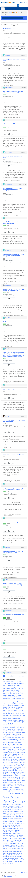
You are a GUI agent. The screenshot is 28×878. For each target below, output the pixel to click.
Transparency (12, 843)
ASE (14, 693)
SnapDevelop (12, 827)
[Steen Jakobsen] (4, 318)
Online (4, 779)
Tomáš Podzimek (8, 672)
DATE (20, 724)
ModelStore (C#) (13, 772)
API (16, 688)
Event (19, 737)
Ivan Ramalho (7, 484)
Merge (23, 767)
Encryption (5, 735)
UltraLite (5, 846)
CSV (24, 715)
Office (12, 777)
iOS (22, 754)
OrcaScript (9, 780)
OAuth (23, 775)
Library (18, 760)
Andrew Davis (7, 55)
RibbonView (6, 820)
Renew (9, 816)
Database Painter (7, 718)
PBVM (4, 787)
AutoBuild (19, 608)
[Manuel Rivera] (4, 250)
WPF (16, 861)
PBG (8, 785)
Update (9, 848)
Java (19, 755)
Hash (21, 747)
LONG (4, 765)
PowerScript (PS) (6, 382)
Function (9, 745)
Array (11, 693)
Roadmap (17, 820)
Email (23, 732)
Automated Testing (15, 696)
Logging (22, 764)
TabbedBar (10, 836)
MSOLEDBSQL (21, 772)
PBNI (19, 785)
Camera (16, 705)
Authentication (11, 695)
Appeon (11, 875)
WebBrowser (14, 577)
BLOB (17, 700)
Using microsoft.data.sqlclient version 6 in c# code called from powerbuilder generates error (14, 255)
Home (10, 12)
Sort (4, 828)
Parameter (10, 782)
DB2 (10, 726)
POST (23, 791)
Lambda (5, 760)
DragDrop (18, 731)
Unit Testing (21, 846)
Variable (10, 851)
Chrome (5, 707)
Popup (16, 791)
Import (7, 480)
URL (22, 848)
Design (17, 727)
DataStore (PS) (20, 722)
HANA (17, 747)
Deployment (13, 52)
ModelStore (6, 772)
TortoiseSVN (17, 841)
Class (12, 707)
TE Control (14, 838)
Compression (14, 710)
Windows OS (10, 859)
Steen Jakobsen (8, 317)
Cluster (8, 708)
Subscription (12, 835)
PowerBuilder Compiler (7, 346)
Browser (9, 577)
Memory (7, 767)
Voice (20, 853)
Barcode (21, 698)
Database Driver (20, 717)
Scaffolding (19, 821)
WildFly (16, 858)
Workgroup (5, 861)
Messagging (13, 769)
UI (19, 845)
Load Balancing (15, 762)
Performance (16, 787)
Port (20, 791)
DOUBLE (5, 731)
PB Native (9, 784)
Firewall (5, 744)
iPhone (10, 755)
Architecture (6, 693)
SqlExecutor (11, 832)
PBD (21, 784)
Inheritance (5, 752)
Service (22, 823)
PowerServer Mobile (17, 809)
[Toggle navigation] (3, 8)
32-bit (4, 52)
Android (8, 688)
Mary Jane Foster (8, 610)
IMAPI (13, 751)
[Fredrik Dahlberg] (4, 285)
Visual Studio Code (11, 853)
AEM (9, 687)
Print (14, 813)
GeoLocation (6, 747)
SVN (17, 835)
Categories (4, 21)
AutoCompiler (6, 696)
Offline (16, 777)
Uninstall (10, 846)
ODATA (4, 777)
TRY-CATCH (6, 845)
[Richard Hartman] (4, 152)
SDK (10, 823)
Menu (19, 767)
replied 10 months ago (11, 228)
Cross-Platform (15, 713)
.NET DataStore (17, 117)
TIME (11, 840)
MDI (4, 767)
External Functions (17, 741)
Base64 (5, 700)
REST (23, 816)
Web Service (6, 856)
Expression (9, 741)
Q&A (18, 12)
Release (5, 816)
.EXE (4, 682)
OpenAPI (16, 779)
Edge (22, 731)
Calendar (10, 705)
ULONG (22, 845)
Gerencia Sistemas (8, 184)
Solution (23, 826)
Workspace (12, 861)
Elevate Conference (17, 732)
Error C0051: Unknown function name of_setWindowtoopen (13, 222)
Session (5, 825)
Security (14, 823)
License (8, 180)
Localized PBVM (7, 764)
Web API (13, 855)
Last (23, 676)
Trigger (21, 843)
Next (20, 676)
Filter (16, 742)
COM (17, 708)
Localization (22, 762)
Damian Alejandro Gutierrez (10, 348)
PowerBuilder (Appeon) (16, 180)
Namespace (6, 775)
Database (19, 281)
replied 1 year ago (10, 295)
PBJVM (12, 785)
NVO (20, 775)
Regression (20, 815)
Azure (17, 698)
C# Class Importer (7, 704)
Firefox (19, 742)
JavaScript (5, 757)
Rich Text (11, 820)
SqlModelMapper (7, 833)
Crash (9, 713)
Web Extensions (19, 855)
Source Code (9, 828)
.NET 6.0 (5, 283)
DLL (21, 727)
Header (4, 749)
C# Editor (14, 704)
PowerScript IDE (6, 481)
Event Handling (11, 739)
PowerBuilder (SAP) (20, 802)
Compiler (8, 710)
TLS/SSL (19, 840)
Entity (22, 735)
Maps (22, 765)
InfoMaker (22, 751)
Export (4, 741)
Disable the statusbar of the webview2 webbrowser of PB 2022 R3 (13, 552)
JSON (20, 757)
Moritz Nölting (7, 416)
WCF (9, 855)
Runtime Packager (7, 821)
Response (18, 816)
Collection (13, 708)
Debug (13, 726)
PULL (8, 815)
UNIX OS (5, 848)
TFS (4, 840)
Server (18, 823)
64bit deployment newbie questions (12, 647)
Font (8, 744)
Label (23, 759)
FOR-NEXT (13, 744)
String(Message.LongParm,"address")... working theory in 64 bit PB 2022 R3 (13, 488)
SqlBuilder (5, 832)
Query (15, 815)
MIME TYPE (11, 770)
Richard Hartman (8, 152)
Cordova (5, 713)
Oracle (4, 780)
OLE (20, 777)
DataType (5, 724)
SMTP (19, 825)
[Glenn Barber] (4, 120)
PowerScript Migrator (15, 481)
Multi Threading (7, 774)
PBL (11, 480)
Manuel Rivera (7, 250)
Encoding (18, 734)
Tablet (21, 836)
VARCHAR (5, 851)
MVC (12, 774)
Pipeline (18, 789)
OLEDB (23, 777)
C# (15, 281)
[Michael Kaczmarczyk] (4, 87)
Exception (21, 739)
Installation (12, 752)
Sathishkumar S (8, 385)
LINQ (4, 762)
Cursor (4, 717)
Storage (14, 833)
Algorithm (15, 687)
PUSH (11, 815)
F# (23, 741)
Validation (21, 850)
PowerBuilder (23, 55)
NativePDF (12, 775)
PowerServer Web (13, 182)
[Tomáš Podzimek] (4, 643)
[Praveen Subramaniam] (4, 450)
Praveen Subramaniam (9, 450)
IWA (13, 755)
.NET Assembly (6, 85)
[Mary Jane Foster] (4, 611)
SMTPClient (6, 826)
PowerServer (6, 182)
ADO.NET (5, 687)
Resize (13, 816)
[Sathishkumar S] (4, 385)
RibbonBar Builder (18, 818)
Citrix (8, 707)
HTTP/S (14, 749)
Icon (24, 749)
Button (20, 702)
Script (4, 823)
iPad (6, 755)
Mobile (16, 770)
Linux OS (8, 762)
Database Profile (16, 718)
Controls (15, 712)
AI (11, 687)
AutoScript (12, 698)
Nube (16, 775)
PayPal (19, 782)
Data (8, 717)
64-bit (8, 52)
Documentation (20, 729)
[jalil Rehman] (4, 518)
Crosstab (22, 713)
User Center (6, 850)
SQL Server (13, 382)
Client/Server (21, 707)
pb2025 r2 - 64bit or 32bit (9, 28)
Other (14, 780)
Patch (15, 782)
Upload (19, 848)
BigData (13, 700)
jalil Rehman (7, 517)
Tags (14, 21)
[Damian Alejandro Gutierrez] (4, 349)
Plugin (12, 791)
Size (16, 825)
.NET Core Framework (10, 683)
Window (5, 859)
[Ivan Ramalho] (4, 484)
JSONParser (14, 759)
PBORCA (23, 785)
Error (16, 737)
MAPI (18, 765)
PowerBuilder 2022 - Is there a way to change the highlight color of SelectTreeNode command (12, 189)
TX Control (12, 845)
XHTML (4, 863)
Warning (5, 855)
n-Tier (20, 774)
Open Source (10, 779)
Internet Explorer (17, 754)
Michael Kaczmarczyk (9, 87)
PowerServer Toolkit (8, 811)
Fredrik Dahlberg (8, 285)
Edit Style (5, 732)
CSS (21, 715)
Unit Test (15, 846)
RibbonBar (10, 818)
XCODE (20, 861)
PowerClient (11, 806)
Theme (7, 840)
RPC (21, 820)
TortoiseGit (10, 841)
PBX (8, 787)
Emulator (13, 734)
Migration (13, 514)
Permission (5, 789)
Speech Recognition (18, 828)
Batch (8, 700)
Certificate (21, 705)
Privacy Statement (8, 876)
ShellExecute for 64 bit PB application (13, 522)
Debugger (18, 726)
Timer (14, 840)
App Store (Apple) (10, 690)
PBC (18, 784)
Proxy (23, 813)
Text (24, 838)
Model (20, 770)
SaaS (14, 821)
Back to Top (24, 872)
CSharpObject (15, 715)
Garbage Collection (16, 745)
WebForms (19, 856)
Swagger (21, 835)
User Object (12, 850)
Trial (18, 843)
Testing (20, 838)
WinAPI (21, 858)
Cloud (4, 708)
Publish (4, 815)
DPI (14, 731)
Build (16, 702)
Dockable (9, 729)
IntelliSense (22, 752)
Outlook (19, 780)
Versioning (13, 447)
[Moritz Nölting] (4, 416)
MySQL (16, 774)
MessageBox (6, 769)
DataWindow (9, 215)
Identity (7, 751)
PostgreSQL (6, 794)
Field (4, 742)
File (7, 742)
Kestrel (20, 759)
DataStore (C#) (12, 722)
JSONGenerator (7, 759)
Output (23, 780)
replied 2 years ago (11, 459)
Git (4, 480)
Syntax (4, 836)
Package (5, 782)
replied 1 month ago (12, 65)
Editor (9, 732)
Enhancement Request (14, 735)
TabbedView (16, 836)
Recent (10, 21)
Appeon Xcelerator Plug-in (15, 692)
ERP (13, 737)
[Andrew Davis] (4, 55)
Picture (14, 789)
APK (19, 688)
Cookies (20, 712)
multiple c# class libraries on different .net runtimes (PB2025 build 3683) (14, 290)
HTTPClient (20, 749)
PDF (10, 787)
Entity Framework (7, 737)
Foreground (19, 744)
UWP (17, 850)
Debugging (5, 727)
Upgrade (14, 848)
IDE (8, 345)
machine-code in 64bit (8, 389)
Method (19, 769)
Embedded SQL (6, 734)
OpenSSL (21, 779)
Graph (13, 747)
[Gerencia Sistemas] (4, 184)
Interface (5, 754)
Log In (13, 764)
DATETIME (5, 726)
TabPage (5, 838)
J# (16, 755)
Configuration (9, 712)
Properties (18, 813)
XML (8, 863)
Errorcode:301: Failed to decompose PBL (13, 454)
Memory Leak (13, 767)
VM (18, 853)
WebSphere (11, 858)
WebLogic (5, 858)
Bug (13, 702)
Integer (17, 752)
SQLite (17, 832)
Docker (14, 729)
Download (10, 731)
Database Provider (7, 720)
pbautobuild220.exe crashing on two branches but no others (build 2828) (12, 584)
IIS (10, 751)
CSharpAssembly (7, 715)
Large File (10, 760)
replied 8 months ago (13, 162)
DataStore (5, 722)
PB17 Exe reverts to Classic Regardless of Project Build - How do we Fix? (14, 92)
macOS (14, 765)
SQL (4, 830)
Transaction (6, 843)
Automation (6, 698)
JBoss (10, 757)
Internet (10, 754)
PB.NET (15, 784)
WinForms (17, 859)
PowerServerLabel (7, 813)
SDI (7, 823)
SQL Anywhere (9, 830)
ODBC (8, 777)
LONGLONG (9, 765)
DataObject (15, 720)
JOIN (17, 757)
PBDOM (5, 785)
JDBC (14, 757)
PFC (10, 789)
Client (15, 707)
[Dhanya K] (4, 218)
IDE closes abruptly (8, 321)
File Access (11, 742)
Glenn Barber (7, 119)
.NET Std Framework (8, 685)
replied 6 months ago (13, 97)
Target (9, 838)
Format (4, 745)
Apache (13, 688)
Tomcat (5, 841)
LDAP (14, 760)
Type (17, 845)
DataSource (22, 720)
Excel (16, 739)
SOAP (18, 826)
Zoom (11, 863)
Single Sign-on (11, 825)
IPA (4, 755)
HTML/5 (9, 749)
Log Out (17, 764)
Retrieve (5, 818)
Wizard (22, 859)
